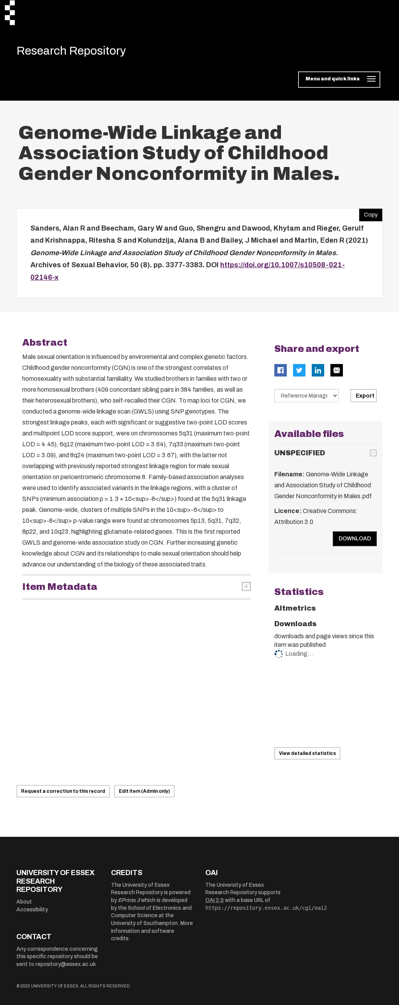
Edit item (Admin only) (144, 791)
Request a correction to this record (63, 791)
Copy (368, 213)
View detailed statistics (307, 753)
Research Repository (71, 50)
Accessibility (32, 910)
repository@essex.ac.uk (65, 964)
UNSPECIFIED (299, 453)
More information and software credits (152, 930)
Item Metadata (59, 587)
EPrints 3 (129, 900)
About (24, 902)
